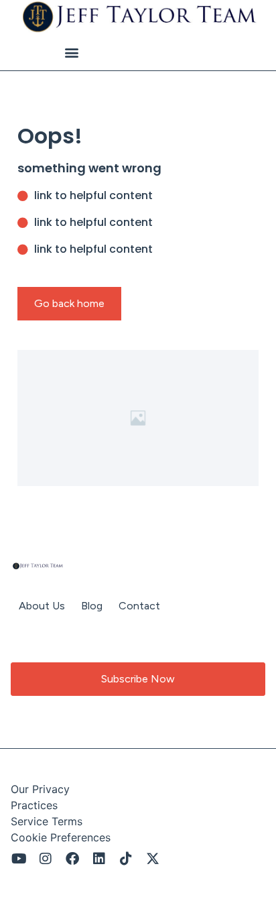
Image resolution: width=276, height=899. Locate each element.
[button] (71, 53)
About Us (42, 605)
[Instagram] (46, 859)
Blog (91, 605)
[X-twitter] (153, 859)
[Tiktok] (126, 859)
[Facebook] (72, 859)
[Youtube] (19, 859)
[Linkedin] (99, 859)
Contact (139, 605)
